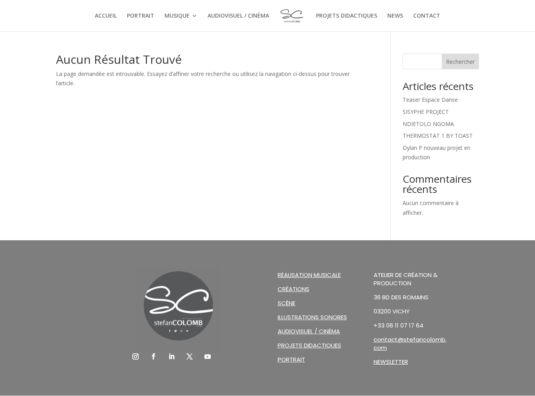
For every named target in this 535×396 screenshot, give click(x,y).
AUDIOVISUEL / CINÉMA (238, 16)
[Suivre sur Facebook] (153, 356)
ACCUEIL (106, 16)
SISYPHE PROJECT (426, 111)
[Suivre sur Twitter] (189, 356)
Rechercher (460, 61)
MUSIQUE (177, 16)
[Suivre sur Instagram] (135, 356)
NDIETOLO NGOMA (428, 124)
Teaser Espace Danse (430, 99)
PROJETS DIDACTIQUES (346, 16)
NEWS (395, 16)
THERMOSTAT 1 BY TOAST (438, 135)
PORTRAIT (140, 16)
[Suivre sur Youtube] (207, 356)
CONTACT (426, 16)
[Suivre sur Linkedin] (171, 356)
